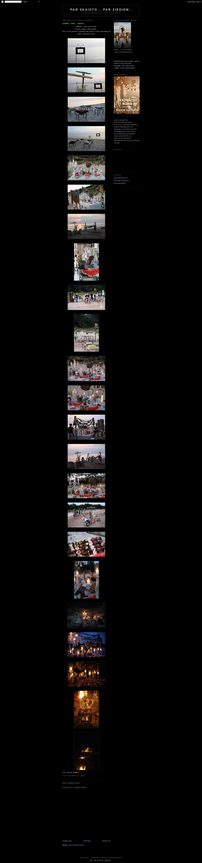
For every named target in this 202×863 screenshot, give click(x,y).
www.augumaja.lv (120, 131)
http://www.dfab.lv (120, 183)
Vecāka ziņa (106, 841)
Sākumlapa (87, 841)
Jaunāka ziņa (66, 841)
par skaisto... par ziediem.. (101, 9)
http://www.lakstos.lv (121, 178)
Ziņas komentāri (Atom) (76, 845)
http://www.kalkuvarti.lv (122, 180)
